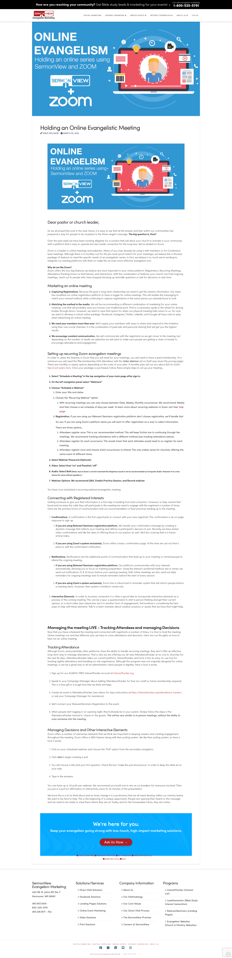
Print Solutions (87, 924)
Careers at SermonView (136, 924)
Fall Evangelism (124, 855)
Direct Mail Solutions (91, 889)
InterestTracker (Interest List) (179, 891)
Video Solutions (88, 917)
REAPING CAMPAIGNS (102, 944)
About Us (128, 889)
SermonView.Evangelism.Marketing (105, 954)
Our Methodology (133, 896)
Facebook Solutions (90, 896)
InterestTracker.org (123, 673)
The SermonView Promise (137, 917)
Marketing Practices (142, 855)
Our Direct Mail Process (136, 910)
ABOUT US (154, 944)
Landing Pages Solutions (93, 903)
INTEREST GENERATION (138, 944)
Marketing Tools (111, 859)
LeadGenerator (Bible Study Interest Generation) (181, 902)
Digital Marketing (82, 944)
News (123, 859)
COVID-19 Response (86, 855)
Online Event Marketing (93, 910)
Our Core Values (132, 903)
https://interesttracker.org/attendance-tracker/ (156, 692)
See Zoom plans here (59, 367)
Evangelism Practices (105, 855)
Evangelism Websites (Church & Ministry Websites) (180, 923)
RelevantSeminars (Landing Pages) (181, 912)
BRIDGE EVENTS (119, 944)
